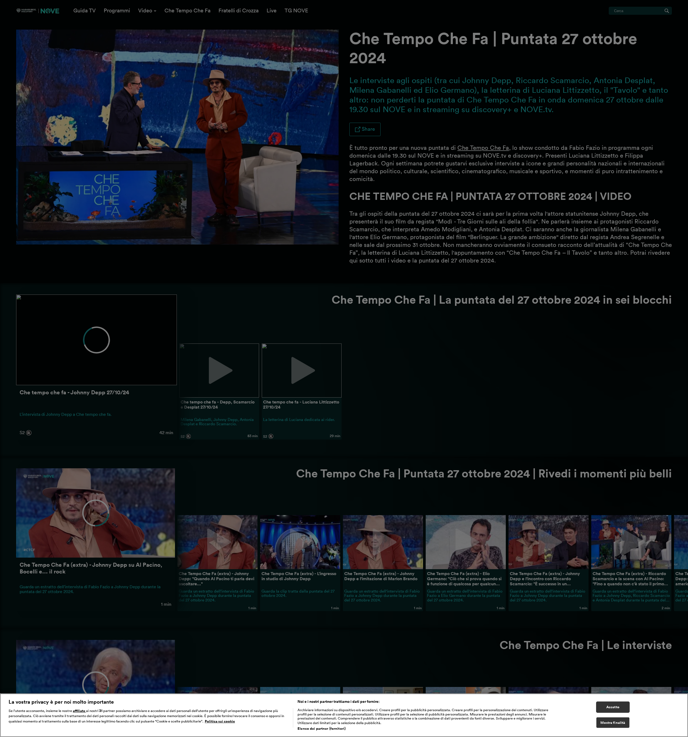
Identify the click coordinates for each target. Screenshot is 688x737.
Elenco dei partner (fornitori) (322, 728)
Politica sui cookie (220, 721)
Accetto (612, 707)
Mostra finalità (612, 722)
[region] (344, 715)
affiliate (79, 711)
